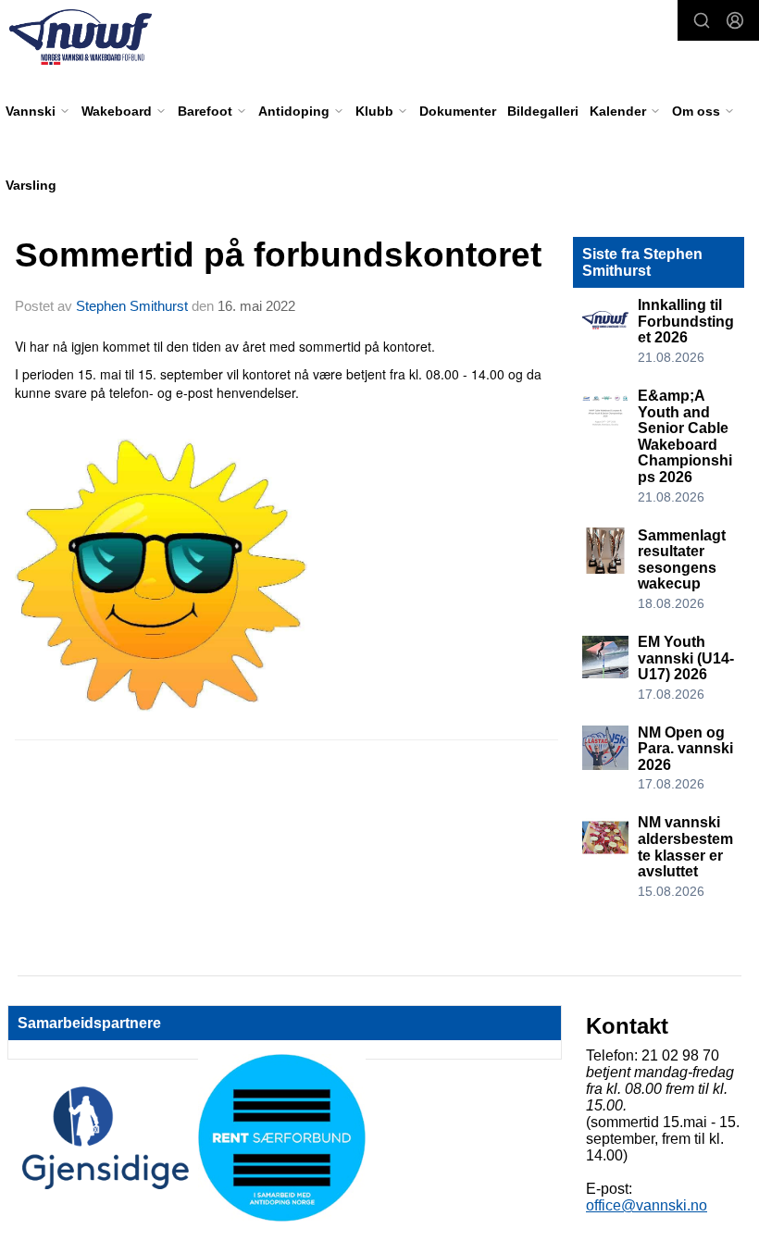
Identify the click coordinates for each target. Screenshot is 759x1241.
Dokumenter (457, 111)
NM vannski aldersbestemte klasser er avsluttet (685, 846)
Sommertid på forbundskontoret (278, 255)
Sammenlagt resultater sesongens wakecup (682, 559)
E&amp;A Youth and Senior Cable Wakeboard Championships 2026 (685, 436)
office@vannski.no (646, 1205)
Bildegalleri (543, 111)
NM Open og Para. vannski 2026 (685, 749)
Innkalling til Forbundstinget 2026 (686, 321)
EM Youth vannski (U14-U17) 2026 (686, 658)
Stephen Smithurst (132, 306)
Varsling (31, 185)
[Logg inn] (735, 20)
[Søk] (701, 20)
